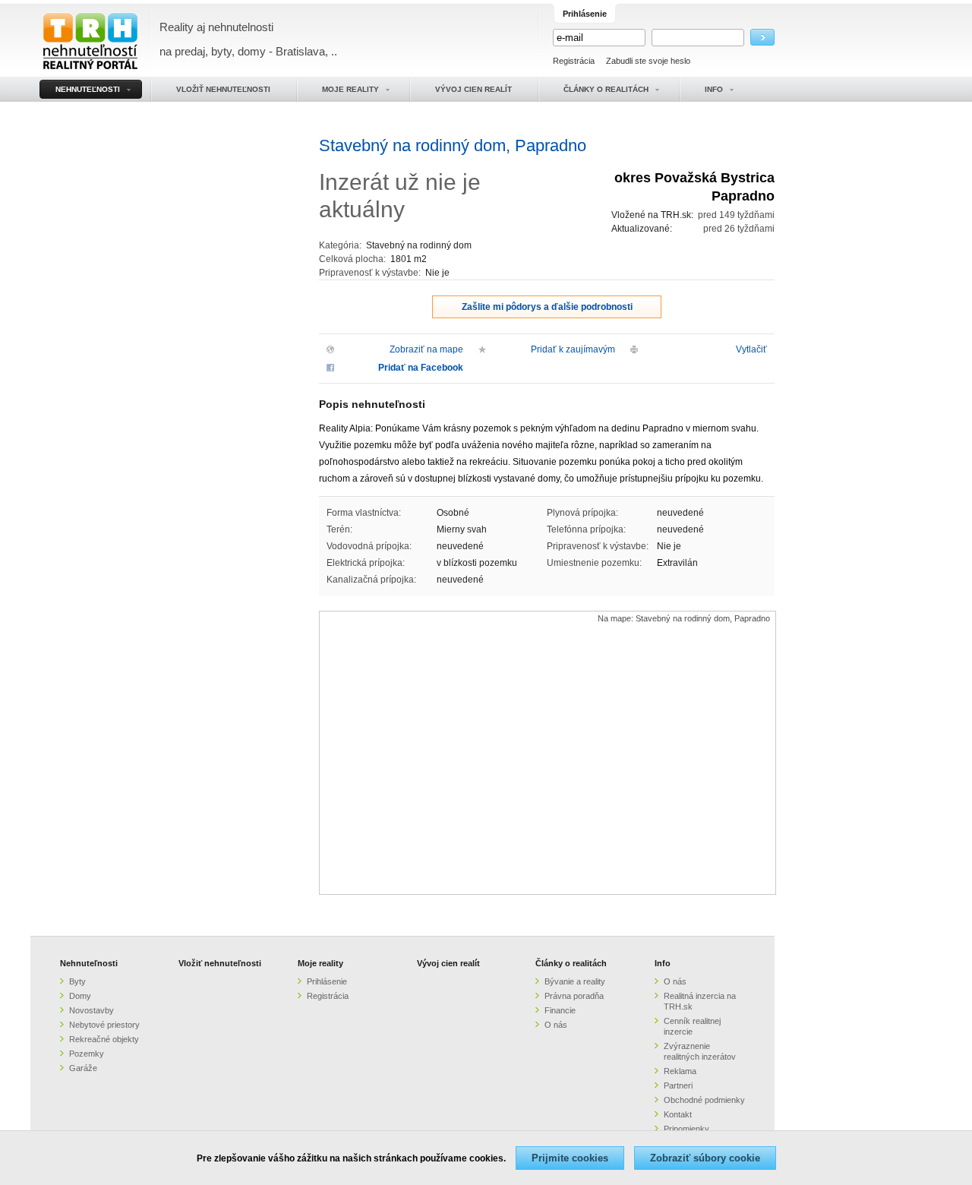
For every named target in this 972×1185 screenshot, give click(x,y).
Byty (77, 981)
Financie (560, 1010)
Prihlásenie (327, 981)
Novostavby (91, 1010)
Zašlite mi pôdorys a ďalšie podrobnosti (547, 307)
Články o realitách (571, 963)
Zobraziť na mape (426, 349)
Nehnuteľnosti (89, 963)
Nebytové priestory (104, 1024)
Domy (80, 995)
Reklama (680, 1071)
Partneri (678, 1085)
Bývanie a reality (574, 981)
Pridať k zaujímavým (573, 349)
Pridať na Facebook (420, 367)
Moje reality (320, 963)
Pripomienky (686, 1128)
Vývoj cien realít (448, 963)
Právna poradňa (574, 995)
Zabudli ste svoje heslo (648, 60)
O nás (555, 1024)
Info (663, 963)
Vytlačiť (751, 349)
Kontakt (678, 1114)
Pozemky (86, 1053)
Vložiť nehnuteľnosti (219, 963)
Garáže (83, 1068)
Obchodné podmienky (704, 1099)
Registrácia (574, 60)
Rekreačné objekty (104, 1039)
